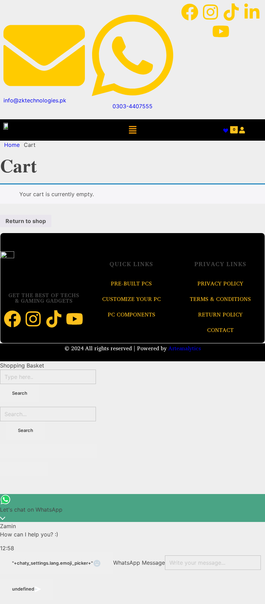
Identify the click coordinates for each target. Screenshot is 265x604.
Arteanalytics (184, 348)
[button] (132, 130)
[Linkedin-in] (252, 12)
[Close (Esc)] (12, 451)
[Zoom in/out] (84, 451)
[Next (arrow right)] (36, 469)
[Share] (36, 451)
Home (12, 144)
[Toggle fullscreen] (60, 451)
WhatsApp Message (139, 562)
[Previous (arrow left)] (12, 469)
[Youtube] (220, 31)
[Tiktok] (231, 12)
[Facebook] (189, 12)
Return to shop (26, 221)
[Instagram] (210, 12)
